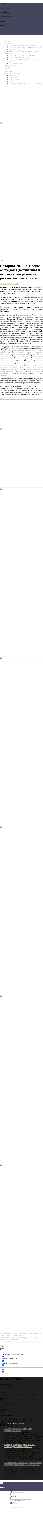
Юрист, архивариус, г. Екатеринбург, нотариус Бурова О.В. (18, 1430)
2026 (17, 284)
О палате (7, 43)
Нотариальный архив (12, 65)
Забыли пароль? (17, 1507)
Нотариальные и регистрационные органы (25, 47)
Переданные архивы (16, 63)
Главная (7, 41)
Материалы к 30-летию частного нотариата (25, 51)
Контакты (12, 49)
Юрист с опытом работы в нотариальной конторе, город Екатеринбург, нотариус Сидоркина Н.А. (23, 1464)
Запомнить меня (19, 1501)
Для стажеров (14, 79)
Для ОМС (12, 81)
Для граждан (13, 77)
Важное (7, 69)
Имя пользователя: (17, 1492)
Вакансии (8, 71)
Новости (7, 67)
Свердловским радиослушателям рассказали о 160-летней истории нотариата (19, 1339)
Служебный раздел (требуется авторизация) (25, 83)
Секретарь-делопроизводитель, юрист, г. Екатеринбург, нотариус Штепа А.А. (19, 1446)
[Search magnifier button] (2, 1347)
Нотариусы (8, 53)
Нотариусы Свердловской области (22, 55)
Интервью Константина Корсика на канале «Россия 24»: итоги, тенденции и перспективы (21, 1335)
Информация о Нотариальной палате (23, 45)
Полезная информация (12, 73)
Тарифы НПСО (15, 75)
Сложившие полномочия (18, 57)
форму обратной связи (15, 1423)
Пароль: (13, 1496)
